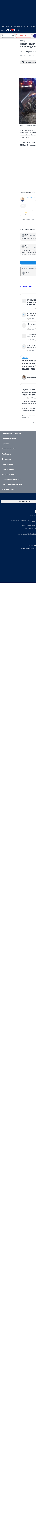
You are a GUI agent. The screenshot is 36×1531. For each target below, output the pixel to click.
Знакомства (18, 26)
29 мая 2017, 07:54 (25, 55)
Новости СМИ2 (26, 286)
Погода (26, 26)
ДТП (23, 206)
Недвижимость (6, 26)
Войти (27, 274)
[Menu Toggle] (2, 30)
